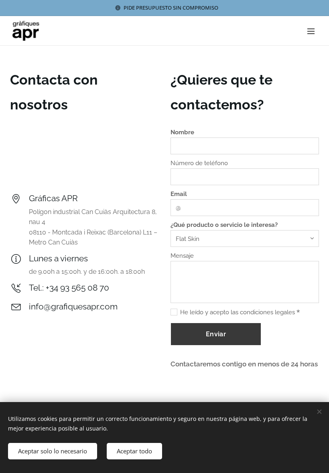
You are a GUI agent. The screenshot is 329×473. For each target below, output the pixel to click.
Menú (311, 31)
